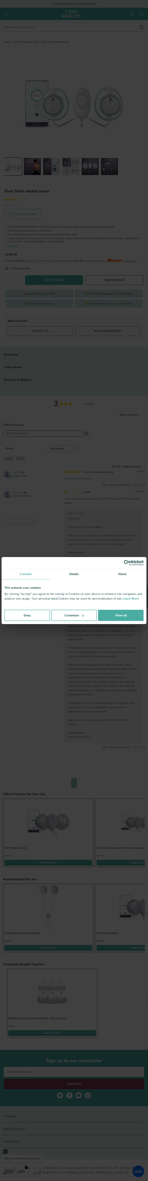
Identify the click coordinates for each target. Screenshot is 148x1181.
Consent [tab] (25, 574)
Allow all (121, 615)
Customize (72, 615)
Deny (27, 615)
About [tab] (122, 574)
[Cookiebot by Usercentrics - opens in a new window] (127, 563)
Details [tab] (74, 574)
